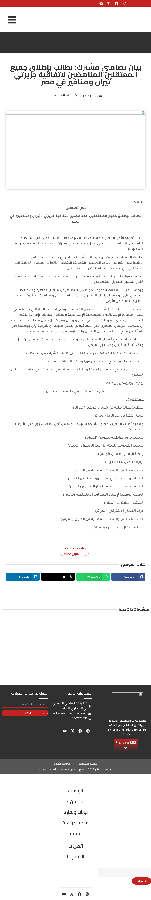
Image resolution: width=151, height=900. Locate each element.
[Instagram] (124, 3)
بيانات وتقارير (75, 812)
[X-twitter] (109, 3)
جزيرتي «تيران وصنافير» (74, 554)
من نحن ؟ (75, 801)
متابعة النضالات (75, 548)
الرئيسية (75, 790)
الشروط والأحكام (62, 763)
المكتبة (76, 833)
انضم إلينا (75, 856)
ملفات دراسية (76, 822)
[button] (128, 577)
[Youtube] (101, 3)
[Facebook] (116, 3)
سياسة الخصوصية (88, 763)
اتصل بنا (75, 846)
